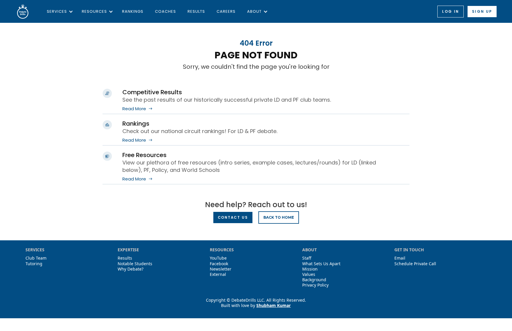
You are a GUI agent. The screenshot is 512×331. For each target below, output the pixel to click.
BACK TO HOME (278, 217)
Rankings (132, 11)
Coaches (165, 11)
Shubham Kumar (273, 305)
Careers (226, 11)
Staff (306, 258)
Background (314, 279)
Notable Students (135, 263)
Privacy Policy (315, 285)
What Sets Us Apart (321, 263)
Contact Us (233, 217)
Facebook (219, 263)
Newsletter (220, 269)
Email (399, 258)
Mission (310, 269)
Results (196, 11)
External (218, 274)
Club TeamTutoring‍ (36, 260)
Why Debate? (130, 269)
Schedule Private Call (415, 263)
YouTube (218, 258)
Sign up (482, 11)
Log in (450, 11)
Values (308, 274)
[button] (58, 11)
